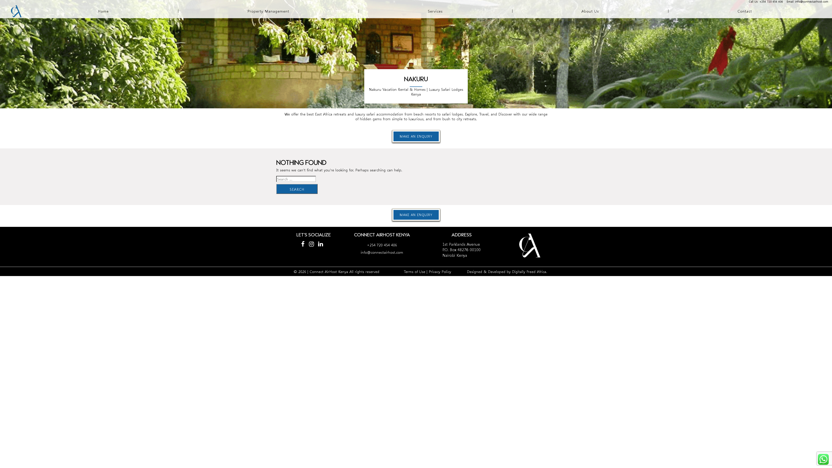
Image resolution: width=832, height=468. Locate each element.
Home (103, 10)
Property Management (268, 10)
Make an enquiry (416, 136)
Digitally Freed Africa (529, 271)
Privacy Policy (440, 271)
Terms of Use (414, 271)
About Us (590, 10)
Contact (745, 10)
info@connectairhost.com (382, 252)
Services (435, 10)
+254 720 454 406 (382, 244)
